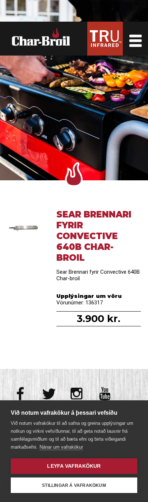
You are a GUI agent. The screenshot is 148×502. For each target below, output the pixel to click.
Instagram (76, 393)
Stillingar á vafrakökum (74, 485)
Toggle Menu (135, 39)
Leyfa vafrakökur (74, 466)
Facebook (21, 393)
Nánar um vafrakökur (61, 447)
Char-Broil (42, 37)
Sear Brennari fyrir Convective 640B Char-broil (24, 230)
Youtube (104, 393)
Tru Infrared (105, 39)
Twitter (49, 393)
